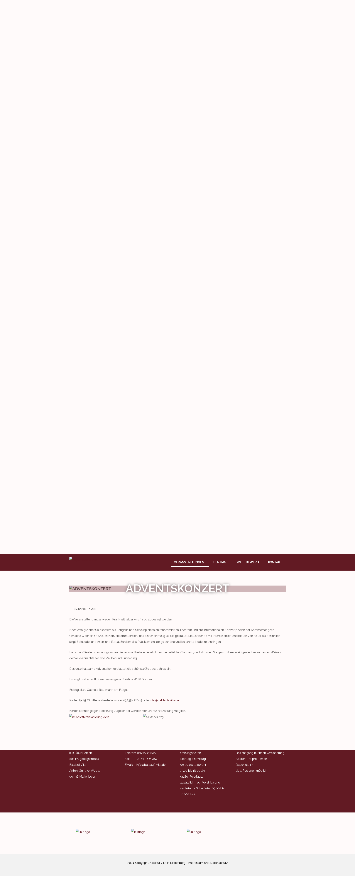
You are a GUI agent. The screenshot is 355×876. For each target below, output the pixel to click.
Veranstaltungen (189, 562)
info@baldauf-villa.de (164, 700)
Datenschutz (219, 863)
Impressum (196, 863)
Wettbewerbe (249, 562)
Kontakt (275, 562)
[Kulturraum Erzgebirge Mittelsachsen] (205, 832)
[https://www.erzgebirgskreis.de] (150, 832)
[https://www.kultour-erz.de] (94, 832)
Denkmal (220, 562)
